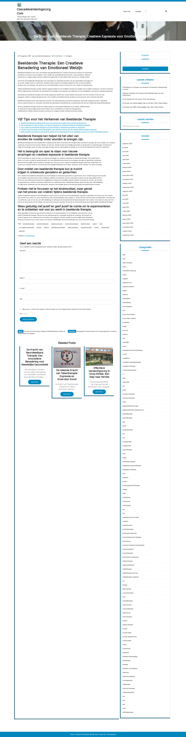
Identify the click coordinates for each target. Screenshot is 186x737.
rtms (124, 597)
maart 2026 (126, 163)
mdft (124, 493)
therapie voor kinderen (130, 668)
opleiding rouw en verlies (131, 517)
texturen (39, 227)
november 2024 (128, 227)
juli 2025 (125, 195)
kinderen (125, 477)
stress (125, 645)
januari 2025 (126, 219)
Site (21, 299)
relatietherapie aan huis (130, 573)
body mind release (129, 314)
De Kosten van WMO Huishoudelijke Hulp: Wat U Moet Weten (143, 107)
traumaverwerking (128, 676)
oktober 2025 (127, 183)
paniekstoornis (127, 525)
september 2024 (128, 235)
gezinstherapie (127, 418)
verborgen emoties (86, 227)
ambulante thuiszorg (129, 271)
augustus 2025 (127, 191)
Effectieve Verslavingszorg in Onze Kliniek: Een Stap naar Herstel (99, 372)
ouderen (125, 521)
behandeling (127, 302)
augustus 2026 (127, 143)
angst (124, 275)
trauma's (46, 227)
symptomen (126, 648)
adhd (124, 267)
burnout (125, 334)
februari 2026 (127, 167)
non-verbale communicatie (26, 227)
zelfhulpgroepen (128, 712)
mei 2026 (126, 155)
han (124, 434)
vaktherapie (126, 684)
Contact (138, 11)
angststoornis (127, 283)
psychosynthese (128, 549)
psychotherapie (128, 553)
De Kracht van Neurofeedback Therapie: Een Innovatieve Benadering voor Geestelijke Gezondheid (34, 357)
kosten (125, 481)
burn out (125, 330)
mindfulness (127, 497)
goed (124, 426)
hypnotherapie (127, 450)
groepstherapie (128, 430)
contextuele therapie (129, 370)
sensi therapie (127, 617)
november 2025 (128, 179)
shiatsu (125, 621)
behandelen (126, 298)
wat (124, 700)
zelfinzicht (22, 231)
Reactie (23, 250)
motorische (126, 501)
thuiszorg (126, 672)
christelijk (126, 342)
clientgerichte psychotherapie (132, 350)
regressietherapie (128, 565)
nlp (123, 513)
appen (125, 290)
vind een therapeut (129, 688)
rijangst (125, 585)
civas (124, 346)
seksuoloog (126, 613)
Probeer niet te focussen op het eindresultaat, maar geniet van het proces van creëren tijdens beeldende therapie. (59, 129)
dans (124, 378)
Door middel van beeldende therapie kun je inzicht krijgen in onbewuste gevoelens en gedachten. (53, 127)
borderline (126, 322)
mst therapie (127, 505)
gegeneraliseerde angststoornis (133, 410)
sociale (125, 629)
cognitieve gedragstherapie (132, 362)
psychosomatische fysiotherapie (133, 545)
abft (124, 255)
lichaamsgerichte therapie (131, 485)
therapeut (126, 652)
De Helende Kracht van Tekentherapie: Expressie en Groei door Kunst (67, 375)
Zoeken (145, 55)
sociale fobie (127, 641)
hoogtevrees (127, 446)
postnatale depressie (130, 533)
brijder (125, 326)
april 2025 (126, 207)
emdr (124, 390)
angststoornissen (128, 286)
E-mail (22, 288)
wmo (124, 708)
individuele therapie (129, 462)
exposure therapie (129, 398)
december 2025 (128, 175)
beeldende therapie (28, 224)
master (125, 489)
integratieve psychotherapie (132, 465)
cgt (124, 338)
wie (124, 704)
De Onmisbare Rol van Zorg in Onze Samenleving (139, 99)
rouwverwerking (128, 593)
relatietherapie (127, 569)
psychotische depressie (131, 557)
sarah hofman (127, 605)
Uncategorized (30, 236)
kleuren (95, 224)
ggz (124, 422)
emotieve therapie (129, 394)
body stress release (129, 318)
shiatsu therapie (128, 625)
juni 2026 (125, 151)
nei (123, 509)
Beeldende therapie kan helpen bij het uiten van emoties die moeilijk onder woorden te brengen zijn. (54, 123)
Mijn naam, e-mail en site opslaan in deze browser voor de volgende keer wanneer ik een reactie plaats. (56, 309)
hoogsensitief (127, 442)
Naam (22, 278)
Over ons (126, 11)
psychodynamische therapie (132, 537)
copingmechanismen (42, 224)
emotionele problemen (71, 224)
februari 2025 (127, 215)
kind (124, 473)
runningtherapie (128, 601)
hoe (124, 438)
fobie (124, 402)
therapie (125, 664)
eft (123, 386)
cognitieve (126, 358)
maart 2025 (126, 211)
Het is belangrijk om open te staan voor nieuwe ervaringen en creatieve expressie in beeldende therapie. (55, 125)
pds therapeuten (128, 529)
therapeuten (127, 660)
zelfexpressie (105, 227)
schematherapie (128, 609)
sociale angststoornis (130, 637)
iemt (124, 454)
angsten (125, 279)
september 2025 (128, 187)
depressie (126, 382)
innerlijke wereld (85, 224)
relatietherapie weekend (131, 577)
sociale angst (127, 633)
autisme (125, 294)
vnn (124, 696)
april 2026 (126, 159)
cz (123, 374)
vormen (96, 227)
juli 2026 (125, 147)
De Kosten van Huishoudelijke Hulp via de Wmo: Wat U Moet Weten (145, 103)
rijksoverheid (127, 589)
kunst (100, 224)
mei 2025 (126, 203)
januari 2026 (126, 171)
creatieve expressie (56, 224)
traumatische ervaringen (58, 227)
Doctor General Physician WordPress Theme (86, 734)
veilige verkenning (73, 227)
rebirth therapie (128, 561)
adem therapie (127, 263)
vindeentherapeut (128, 692)
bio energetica (127, 306)
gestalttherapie (128, 414)
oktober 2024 (127, 231)
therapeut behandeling (130, 656)
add (124, 259)
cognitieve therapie (129, 366)
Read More (34, 382)
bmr (124, 310)
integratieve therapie (129, 469)
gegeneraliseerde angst (130, 406)
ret (123, 581)
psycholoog (126, 541)
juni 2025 (125, 199)
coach (125, 354)
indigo (125, 458)
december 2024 (128, 223)
